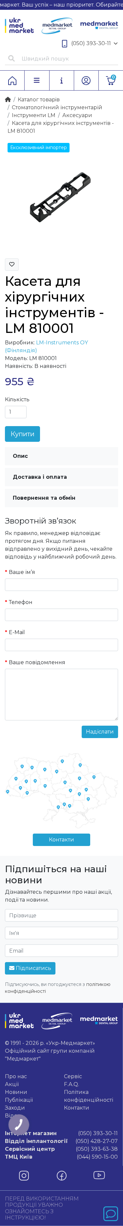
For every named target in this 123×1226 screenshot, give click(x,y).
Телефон (20, 602)
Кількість (17, 399)
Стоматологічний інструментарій (57, 107)
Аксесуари (77, 115)
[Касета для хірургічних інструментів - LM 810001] (61, 196)
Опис (20, 456)
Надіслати (100, 732)
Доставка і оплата (40, 477)
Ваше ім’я (22, 572)
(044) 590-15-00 (61, 1157)
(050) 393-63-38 (61, 1149)
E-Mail (17, 632)
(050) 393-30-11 (91, 43)
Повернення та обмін (44, 498)
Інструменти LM (33, 115)
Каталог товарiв (39, 99)
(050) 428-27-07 (61, 1141)
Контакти (61, 840)
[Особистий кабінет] (86, 80)
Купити (22, 434)
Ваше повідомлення (37, 662)
